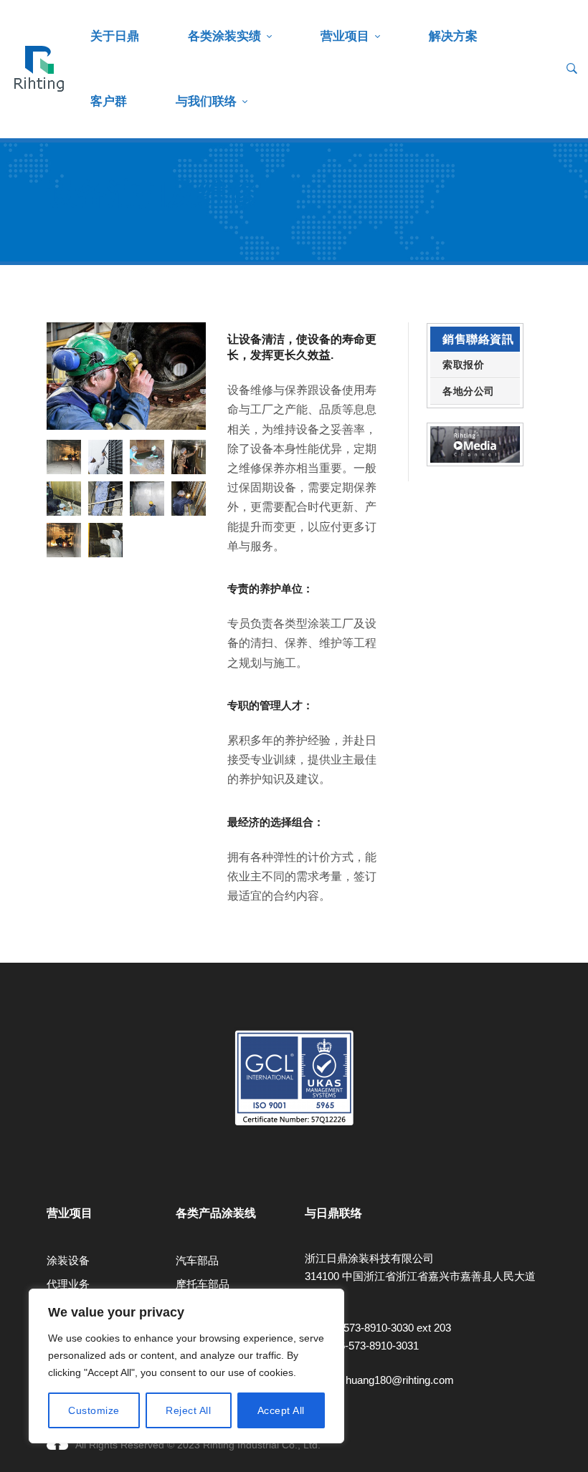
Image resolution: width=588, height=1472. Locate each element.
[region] (186, 1366)
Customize (94, 1410)
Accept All (281, 1410)
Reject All (188, 1410)
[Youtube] (46, 1174)
